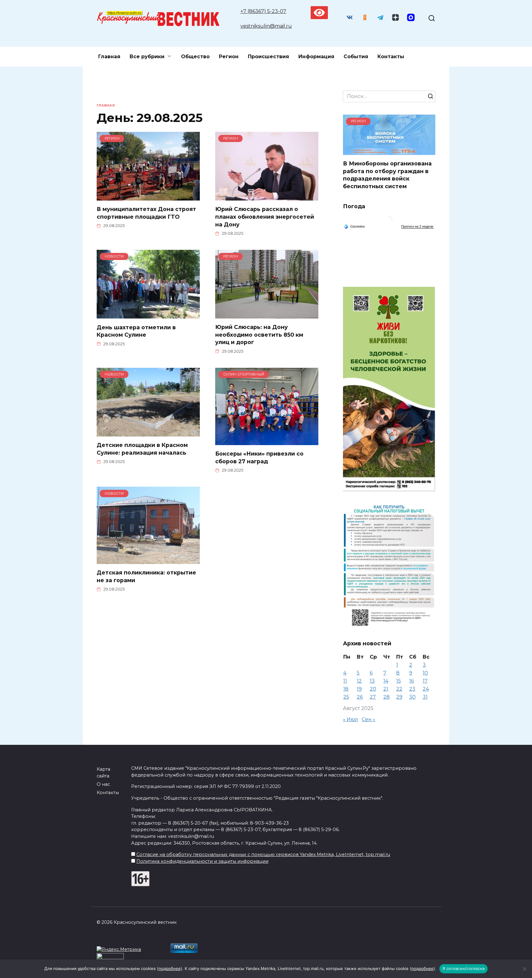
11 (345, 681)
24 (426, 689)
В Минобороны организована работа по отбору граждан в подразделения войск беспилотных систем (387, 174)
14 (385, 681)
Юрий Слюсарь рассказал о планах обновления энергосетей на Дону (264, 216)
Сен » (368, 719)
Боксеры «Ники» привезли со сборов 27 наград (259, 457)
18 (346, 689)
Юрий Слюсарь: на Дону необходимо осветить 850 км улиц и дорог (259, 334)
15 (398, 681)
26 (360, 697)
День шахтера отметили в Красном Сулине (136, 331)
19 (359, 689)
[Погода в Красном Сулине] (389, 221)
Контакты (390, 56)
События (356, 56)
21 (385, 689)
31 (425, 697)
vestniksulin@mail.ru (266, 26)
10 (425, 673)
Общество (195, 56)
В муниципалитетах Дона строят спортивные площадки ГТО (146, 213)
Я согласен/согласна (463, 968)
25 (346, 697)
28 (386, 697)
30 (412, 697)
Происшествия (268, 56)
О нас (103, 784)
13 (372, 681)
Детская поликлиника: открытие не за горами (146, 576)
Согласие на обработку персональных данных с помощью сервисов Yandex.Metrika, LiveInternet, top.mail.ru (263, 854)
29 (399, 697)
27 (373, 697)
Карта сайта (103, 772)
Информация (316, 56)
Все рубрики (147, 56)
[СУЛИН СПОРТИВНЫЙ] (266, 441)
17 (425, 681)
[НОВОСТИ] (148, 315)
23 (412, 689)
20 (373, 689)
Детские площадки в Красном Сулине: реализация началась (142, 449)
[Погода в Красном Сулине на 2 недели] (417, 227)
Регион (229, 56)
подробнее (170, 968)
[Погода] (354, 226)
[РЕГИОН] (148, 197)
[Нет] (524, 969)
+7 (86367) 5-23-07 (263, 11)
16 (411, 681)
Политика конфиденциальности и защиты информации (202, 861)
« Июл (350, 719)
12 (359, 681)
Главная (109, 56)
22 (399, 689)
